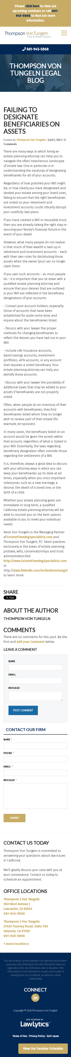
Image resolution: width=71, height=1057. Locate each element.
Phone (9, 753)
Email (12, 674)
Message (14, 688)
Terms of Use (19, 1036)
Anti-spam (53, 1036)
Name (11, 661)
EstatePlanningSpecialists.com (29, 537)
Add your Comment (31, 642)
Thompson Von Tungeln (31, 140)
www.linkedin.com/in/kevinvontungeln (41, 570)
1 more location (15, 944)
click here (32, 6)
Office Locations (25, 891)
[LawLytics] (35, 1023)
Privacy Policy (37, 1036)
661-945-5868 (38, 49)
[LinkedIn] (35, 998)
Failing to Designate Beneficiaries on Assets (32, 120)
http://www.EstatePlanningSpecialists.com (35, 561)
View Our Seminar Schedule (43, 1048)
